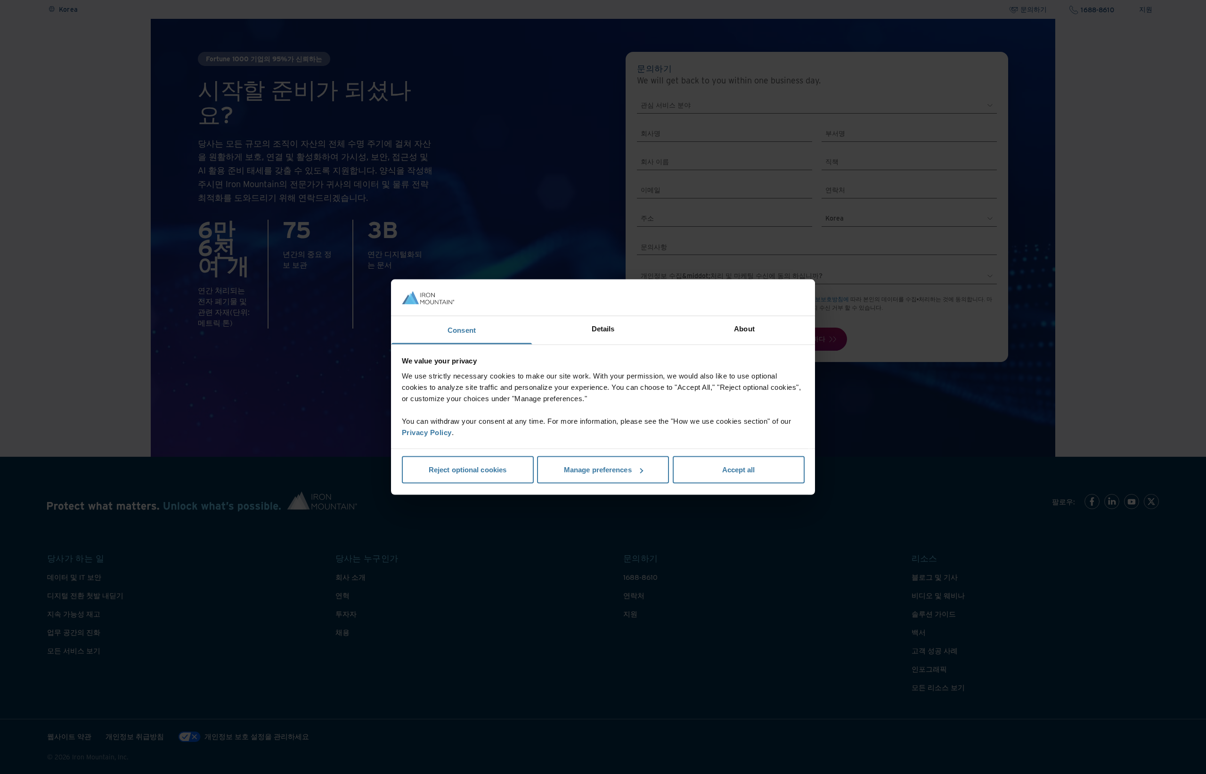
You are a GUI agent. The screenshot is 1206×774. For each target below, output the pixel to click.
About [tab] (744, 328)
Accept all (738, 470)
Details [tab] (603, 328)
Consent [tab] (462, 330)
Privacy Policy (427, 432)
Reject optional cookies (467, 470)
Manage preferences (598, 470)
